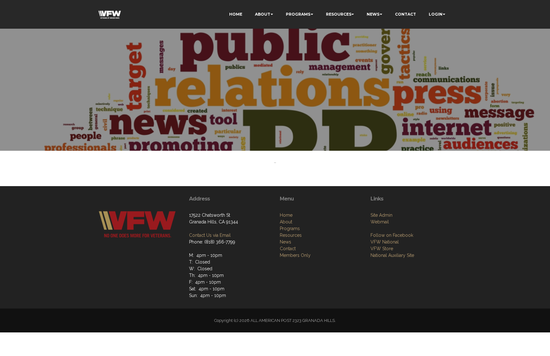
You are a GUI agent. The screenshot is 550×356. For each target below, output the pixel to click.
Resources (291, 235)
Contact (288, 248)
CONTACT (405, 14)
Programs (290, 228)
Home (286, 215)
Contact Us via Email (210, 235)
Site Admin (381, 215)
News (285, 241)
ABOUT (262, 14)
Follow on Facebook (391, 235)
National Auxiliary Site (392, 255)
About (286, 221)
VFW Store (381, 248)
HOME (235, 14)
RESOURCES (338, 14)
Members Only (295, 255)
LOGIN (435, 14)
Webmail (379, 221)
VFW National (384, 241)
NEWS (373, 14)
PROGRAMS (298, 14)
